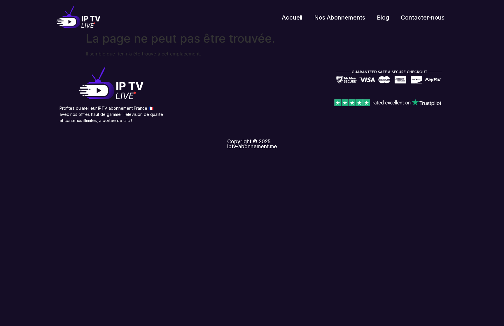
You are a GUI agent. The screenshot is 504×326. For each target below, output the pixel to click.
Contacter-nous (422, 17)
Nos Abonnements (339, 17)
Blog (383, 17)
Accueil (292, 17)
